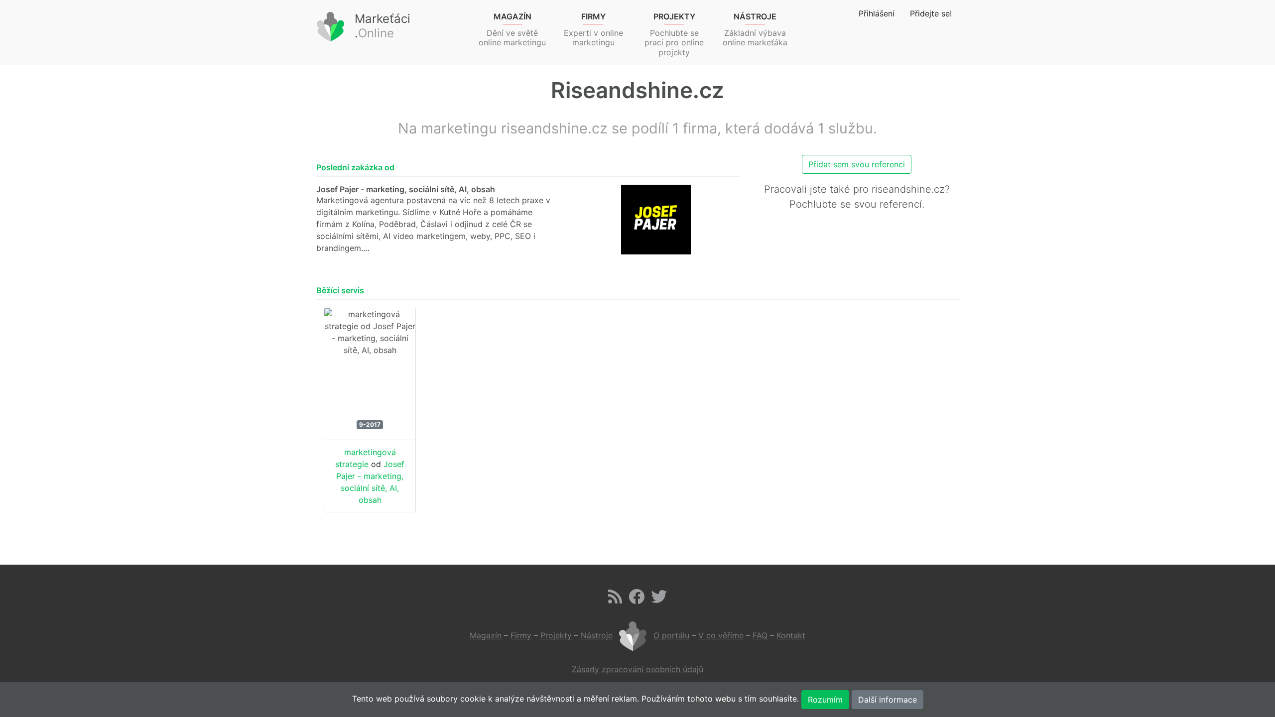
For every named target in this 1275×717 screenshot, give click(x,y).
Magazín (486, 635)
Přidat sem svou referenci (856, 164)
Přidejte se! (931, 13)
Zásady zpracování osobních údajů (637, 669)
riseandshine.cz (908, 189)
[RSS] (615, 599)
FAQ (760, 635)
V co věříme (721, 635)
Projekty (556, 635)
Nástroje (597, 635)
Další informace (887, 700)
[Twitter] (659, 599)
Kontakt (790, 635)
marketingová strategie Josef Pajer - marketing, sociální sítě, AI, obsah (369, 476)
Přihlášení (876, 13)
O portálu (671, 635)
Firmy (520, 635)
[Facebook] (636, 599)
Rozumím (825, 700)
